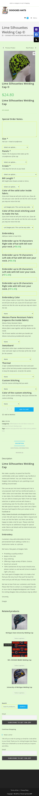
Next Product (30, 48)
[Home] (2, 35)
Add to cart (24, 409)
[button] (34, 53)
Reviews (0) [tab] (19, 453)
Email (4, 714)
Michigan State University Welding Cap (19, 633)
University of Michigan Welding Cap (19, 687)
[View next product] (35, 47)
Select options (19, 638)
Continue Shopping (9, 729)
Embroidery (7, 534)
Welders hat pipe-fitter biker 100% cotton (18, 428)
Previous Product (10, 48)
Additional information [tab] (20, 448)
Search (4, 703)
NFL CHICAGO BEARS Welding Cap (19, 660)
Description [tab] (19, 443)
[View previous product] (3, 47)
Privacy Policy (24, 790)
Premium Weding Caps (15, 426)
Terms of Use (15, 790)
